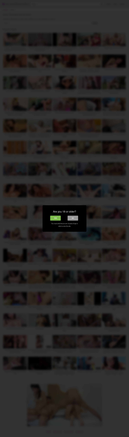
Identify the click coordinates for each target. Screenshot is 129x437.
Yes (55, 218)
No (73, 218)
